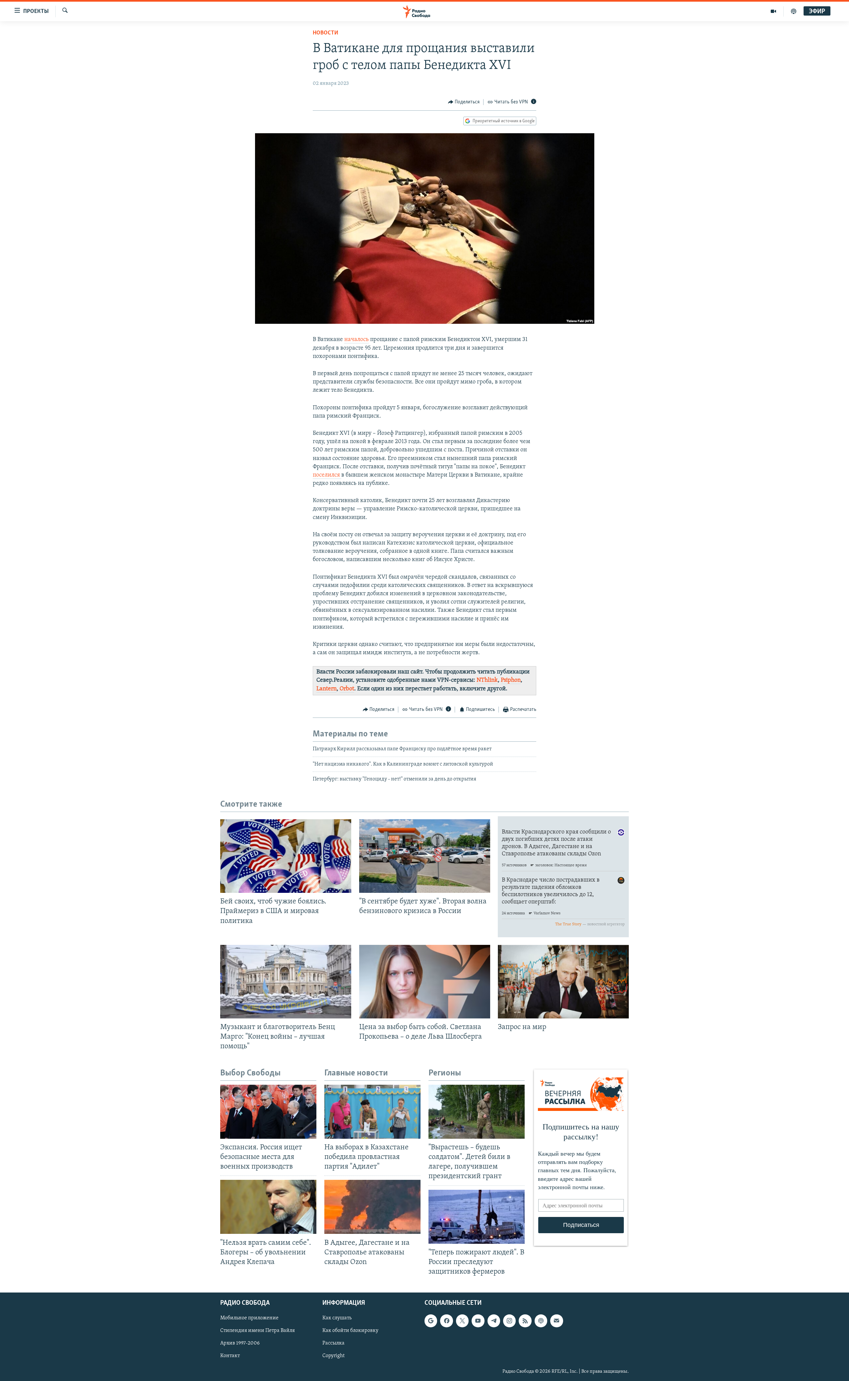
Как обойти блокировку (350, 1330)
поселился (327, 475)
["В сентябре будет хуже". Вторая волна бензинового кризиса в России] (424, 856)
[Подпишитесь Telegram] (494, 1320)
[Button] (464, 102)
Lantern (326, 689)
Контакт (230, 1356)
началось (356, 340)
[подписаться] (556, 1320)
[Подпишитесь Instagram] (509, 1320)
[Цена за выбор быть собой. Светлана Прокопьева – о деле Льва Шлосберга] (424, 981)
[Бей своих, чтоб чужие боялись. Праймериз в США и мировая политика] (285, 856)
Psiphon (511, 680)
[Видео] (773, 11)
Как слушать (337, 1318)
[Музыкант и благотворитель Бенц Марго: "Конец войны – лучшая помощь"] (285, 981)
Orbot (347, 689)
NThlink (487, 680)
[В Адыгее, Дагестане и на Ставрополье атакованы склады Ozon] (372, 1207)
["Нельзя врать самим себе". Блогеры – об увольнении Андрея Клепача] (268, 1207)
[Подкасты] (541, 1320)
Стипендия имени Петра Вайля (257, 1330)
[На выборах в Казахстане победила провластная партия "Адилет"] (372, 1112)
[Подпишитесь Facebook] (446, 1320)
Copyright (333, 1356)
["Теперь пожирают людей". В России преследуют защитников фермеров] (476, 1217)
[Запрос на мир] (563, 981)
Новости (325, 33)
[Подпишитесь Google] (430, 1320)
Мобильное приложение (249, 1318)
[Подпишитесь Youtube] (478, 1320)
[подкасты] (794, 11)
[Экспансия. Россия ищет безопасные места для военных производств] (268, 1112)
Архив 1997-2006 (240, 1343)
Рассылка (333, 1343)
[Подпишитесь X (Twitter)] (462, 1320)
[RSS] (525, 1320)
